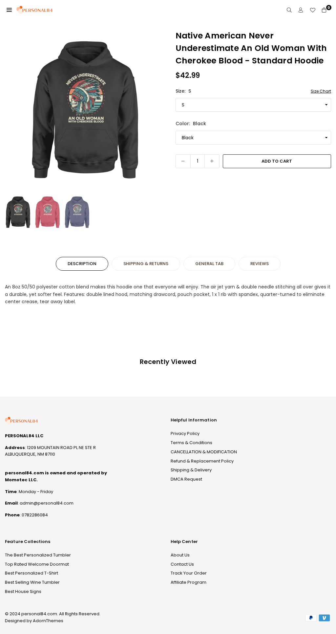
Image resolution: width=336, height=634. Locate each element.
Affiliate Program (188, 582)
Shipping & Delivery (191, 470)
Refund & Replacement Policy (202, 461)
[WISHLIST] (312, 10)
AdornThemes (48, 621)
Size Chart (321, 91)
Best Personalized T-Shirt (31, 573)
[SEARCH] (289, 10)
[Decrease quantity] (183, 161)
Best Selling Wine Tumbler (32, 582)
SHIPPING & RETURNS (145, 263)
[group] (85, 110)
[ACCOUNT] (300, 10)
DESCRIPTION (82, 263)
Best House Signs (23, 591)
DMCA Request (186, 479)
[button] (9, 10)
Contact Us (182, 564)
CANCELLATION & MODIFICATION (204, 452)
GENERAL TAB (209, 263)
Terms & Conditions (191, 443)
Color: (191, 123)
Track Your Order (189, 573)
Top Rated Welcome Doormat (37, 564)
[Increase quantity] (212, 161)
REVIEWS (259, 263)
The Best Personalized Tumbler (38, 555)
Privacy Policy (185, 433)
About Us (180, 555)
